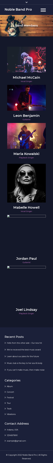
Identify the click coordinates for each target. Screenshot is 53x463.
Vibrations (11, 414)
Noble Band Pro (18, 9)
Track (9, 409)
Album (10, 386)
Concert (10, 392)
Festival (10, 397)
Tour (9, 403)
